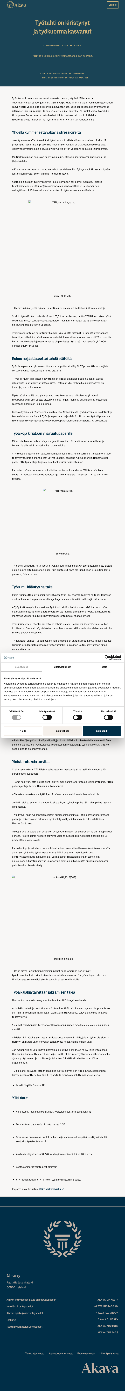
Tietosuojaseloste (34, 1353)
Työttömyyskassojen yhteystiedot (24, 1326)
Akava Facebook (107, 1312)
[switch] (47, 717)
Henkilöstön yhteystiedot (20, 1306)
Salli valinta (62, 730)
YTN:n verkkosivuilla (50, 1189)
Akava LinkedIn (107, 1299)
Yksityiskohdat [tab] (62, 667)
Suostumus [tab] (21, 667)
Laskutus (11, 1320)
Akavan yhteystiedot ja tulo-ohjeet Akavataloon (31, 1299)
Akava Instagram (106, 1306)
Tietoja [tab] (103, 667)
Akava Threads (107, 1332)
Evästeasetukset (86, 1353)
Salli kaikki (102, 730)
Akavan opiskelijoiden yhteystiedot (25, 1313)
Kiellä (23, 730)
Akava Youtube (107, 1325)
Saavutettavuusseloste (60, 1353)
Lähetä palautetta (108, 1353)
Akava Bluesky (108, 1319)
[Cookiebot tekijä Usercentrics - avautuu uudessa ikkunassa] (107, 657)
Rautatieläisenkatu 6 (20, 1282)
